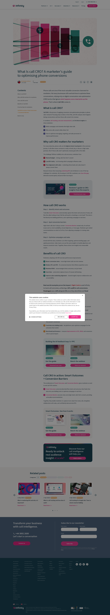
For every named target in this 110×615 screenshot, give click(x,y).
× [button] (82, 295)
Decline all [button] (61, 317)
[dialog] (55, 307)
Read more (68, 313)
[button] (35, 317)
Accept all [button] (74, 317)
